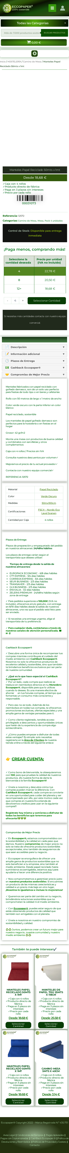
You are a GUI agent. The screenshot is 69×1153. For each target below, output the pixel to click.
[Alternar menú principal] (52, 8)
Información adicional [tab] (25, 353)
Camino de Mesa (32, 61)
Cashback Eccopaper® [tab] (25, 367)
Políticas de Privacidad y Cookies (50, 1141)
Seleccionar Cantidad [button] (18, 1024)
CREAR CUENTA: (28, 759)
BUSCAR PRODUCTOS (54, 32)
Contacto (34, 1145)
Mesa (41, 220)
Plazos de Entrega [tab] (22, 360)
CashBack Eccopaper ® (44, 1138)
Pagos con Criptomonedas (14, 1138)
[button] (34, 53)
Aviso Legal (9, 1135)
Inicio (3, 61)
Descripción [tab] (18, 347)
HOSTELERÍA (14, 61)
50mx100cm (49, 503)
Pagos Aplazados (54, 1135)
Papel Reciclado (49, 489)
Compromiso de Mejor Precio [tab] (30, 374)
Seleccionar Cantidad (46, 300)
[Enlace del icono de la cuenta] (62, 8)
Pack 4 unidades (54, 220)
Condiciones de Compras (30, 1135)
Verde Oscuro (49, 496)
